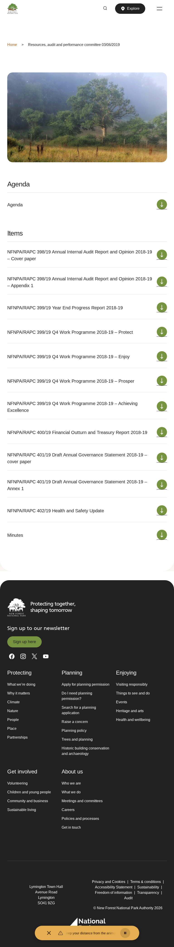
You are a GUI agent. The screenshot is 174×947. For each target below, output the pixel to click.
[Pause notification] (125, 933)
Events (121, 702)
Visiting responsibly (131, 684)
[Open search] (105, 9)
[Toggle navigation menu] (159, 9)
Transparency (148, 893)
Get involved (22, 771)
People (13, 720)
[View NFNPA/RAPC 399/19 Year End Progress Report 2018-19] (162, 307)
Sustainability (148, 887)
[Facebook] (11, 656)
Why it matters (18, 693)
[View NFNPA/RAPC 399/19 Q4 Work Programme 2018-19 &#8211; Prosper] (162, 381)
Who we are (71, 783)
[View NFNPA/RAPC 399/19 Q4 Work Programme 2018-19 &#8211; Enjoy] (162, 356)
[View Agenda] (162, 204)
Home (12, 45)
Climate (13, 702)
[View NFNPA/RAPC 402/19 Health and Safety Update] (162, 510)
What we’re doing (21, 684)
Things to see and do (133, 693)
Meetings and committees (82, 801)
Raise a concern (75, 722)
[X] (34, 656)
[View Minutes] (162, 535)
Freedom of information (113, 893)
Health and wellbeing (133, 720)
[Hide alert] (49, 933)
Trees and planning (77, 739)
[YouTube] (45, 656)
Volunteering (17, 783)
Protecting (19, 673)
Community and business (27, 801)
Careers (68, 810)
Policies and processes (80, 819)
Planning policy (74, 730)
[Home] (12, 8)
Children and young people (29, 792)
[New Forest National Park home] (16, 607)
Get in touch (71, 827)
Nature (12, 711)
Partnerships (17, 737)
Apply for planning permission (85, 684)
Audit (128, 898)
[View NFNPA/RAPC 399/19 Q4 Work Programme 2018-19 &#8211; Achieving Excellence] (162, 406)
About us (72, 771)
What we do (71, 792)
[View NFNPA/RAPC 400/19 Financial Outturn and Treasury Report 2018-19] (162, 432)
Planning (72, 673)
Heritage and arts (130, 711)
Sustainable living (21, 810)
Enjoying (126, 673)
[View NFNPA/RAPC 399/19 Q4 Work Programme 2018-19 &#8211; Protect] (162, 332)
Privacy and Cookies (108, 882)
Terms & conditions (145, 882)
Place (12, 728)
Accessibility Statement (113, 887)
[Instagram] (23, 656)
